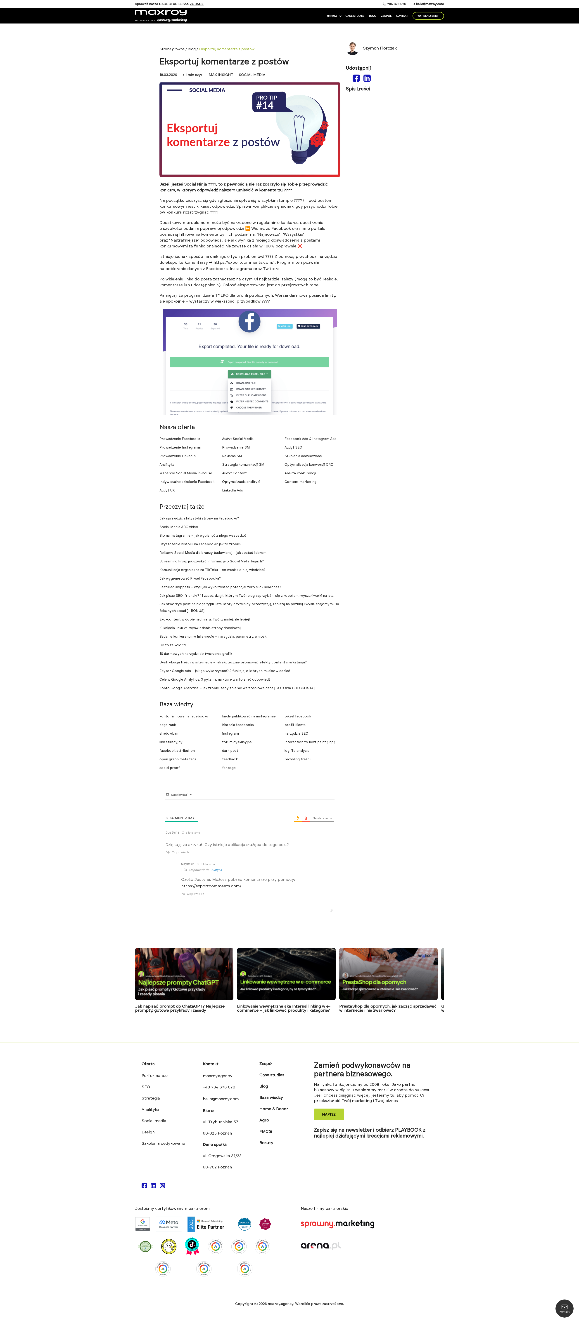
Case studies (355, 15)
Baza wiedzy (271, 1098)
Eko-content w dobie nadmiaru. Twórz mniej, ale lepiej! (204, 619)
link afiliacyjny (171, 742)
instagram (230, 733)
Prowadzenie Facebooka (179, 439)
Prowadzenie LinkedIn (177, 456)
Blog (372, 15)
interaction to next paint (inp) (310, 742)
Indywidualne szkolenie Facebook (186, 482)
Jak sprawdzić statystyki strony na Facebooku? (199, 518)
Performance (155, 1076)
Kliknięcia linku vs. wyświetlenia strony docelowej (200, 628)
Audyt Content (234, 473)
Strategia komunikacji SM (243, 464)
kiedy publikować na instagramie (249, 716)
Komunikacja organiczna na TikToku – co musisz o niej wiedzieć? (212, 570)
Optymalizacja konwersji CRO (309, 464)
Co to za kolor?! (172, 645)
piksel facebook (298, 716)
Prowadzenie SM (236, 447)
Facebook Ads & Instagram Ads (311, 439)
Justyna (216, 870)
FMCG (265, 1132)
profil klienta (295, 725)
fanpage (229, 768)
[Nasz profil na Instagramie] (162, 1187)
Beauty (266, 1143)
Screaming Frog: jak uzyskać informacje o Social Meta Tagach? (211, 561)
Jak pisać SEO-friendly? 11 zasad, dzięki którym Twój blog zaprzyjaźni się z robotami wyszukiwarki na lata (246, 595)
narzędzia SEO (296, 733)
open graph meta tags (177, 759)
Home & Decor (273, 1109)
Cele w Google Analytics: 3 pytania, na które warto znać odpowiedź (215, 679)
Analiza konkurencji (300, 473)
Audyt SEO (293, 447)
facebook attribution (177, 750)
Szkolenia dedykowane (303, 456)
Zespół (386, 15)
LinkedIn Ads (232, 490)
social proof (169, 768)
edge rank (167, 725)
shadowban (168, 733)
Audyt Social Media (238, 439)
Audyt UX (167, 490)
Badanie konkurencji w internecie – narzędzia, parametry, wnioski (213, 636)
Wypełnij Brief (428, 15)
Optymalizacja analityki (241, 482)
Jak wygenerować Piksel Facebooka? (190, 578)
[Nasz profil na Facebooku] (144, 1187)
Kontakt (402, 15)
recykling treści (298, 759)
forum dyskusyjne (237, 742)
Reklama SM (232, 456)
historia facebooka (238, 725)
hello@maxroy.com (430, 4)
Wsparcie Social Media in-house (185, 473)
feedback (230, 759)
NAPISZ (329, 1114)
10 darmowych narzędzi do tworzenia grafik (195, 654)
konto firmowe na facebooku (183, 716)
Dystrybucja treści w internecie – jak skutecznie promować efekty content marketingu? (233, 662)
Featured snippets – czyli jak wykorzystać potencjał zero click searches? (220, 587)
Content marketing (300, 482)
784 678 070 (396, 4)
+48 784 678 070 (219, 1087)
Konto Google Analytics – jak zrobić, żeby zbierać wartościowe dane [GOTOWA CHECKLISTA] (237, 688)
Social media (154, 1121)
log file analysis (297, 750)
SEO (146, 1087)
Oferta (332, 16)
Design (148, 1132)
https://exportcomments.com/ (244, 263)
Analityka (166, 464)
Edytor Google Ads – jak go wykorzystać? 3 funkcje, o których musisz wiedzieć (224, 671)
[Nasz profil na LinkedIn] (153, 1187)
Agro (264, 1120)
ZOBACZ (197, 4)
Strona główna (172, 49)
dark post (230, 750)
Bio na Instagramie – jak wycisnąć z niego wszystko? (203, 535)
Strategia (151, 1098)
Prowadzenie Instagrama (180, 447)
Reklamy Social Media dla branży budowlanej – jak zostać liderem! (213, 553)
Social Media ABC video (178, 527)
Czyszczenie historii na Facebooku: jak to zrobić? (200, 544)
